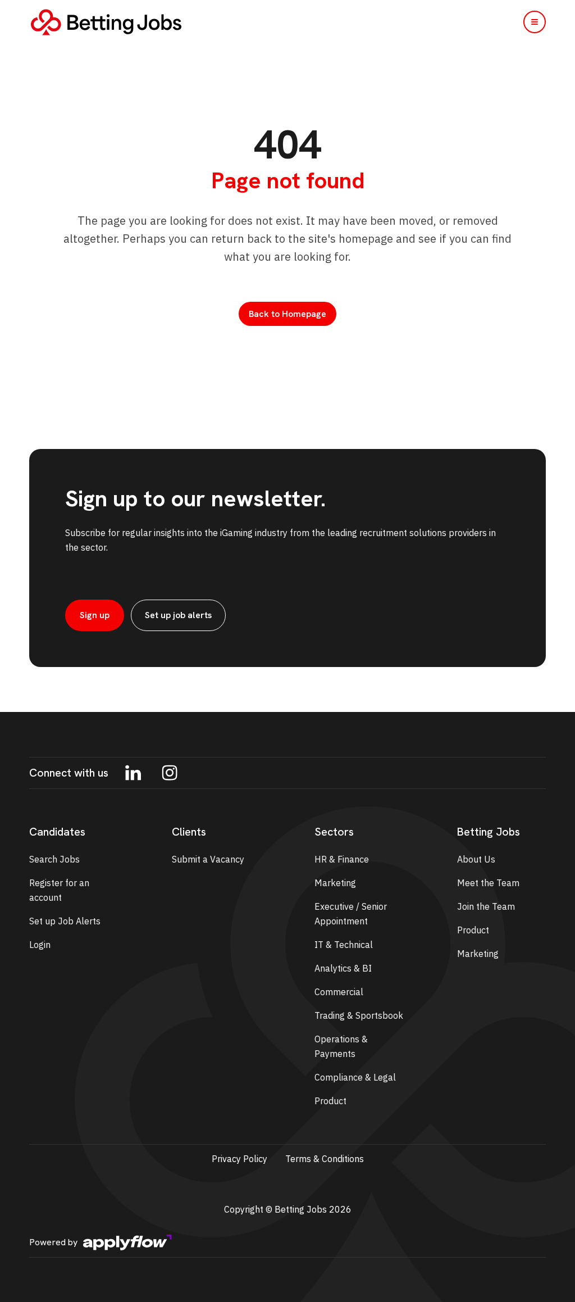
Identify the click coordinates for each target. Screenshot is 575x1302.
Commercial (338, 991)
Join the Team (486, 906)
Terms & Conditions (324, 1158)
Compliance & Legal (355, 1077)
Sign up (94, 615)
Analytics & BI (343, 968)
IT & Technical (343, 944)
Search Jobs (54, 859)
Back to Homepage (287, 314)
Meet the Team (488, 882)
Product (330, 1100)
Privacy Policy (239, 1158)
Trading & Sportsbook (358, 1015)
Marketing (335, 882)
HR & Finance (341, 859)
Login (40, 944)
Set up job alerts (178, 615)
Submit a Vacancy (208, 859)
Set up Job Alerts (65, 921)
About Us (476, 859)
